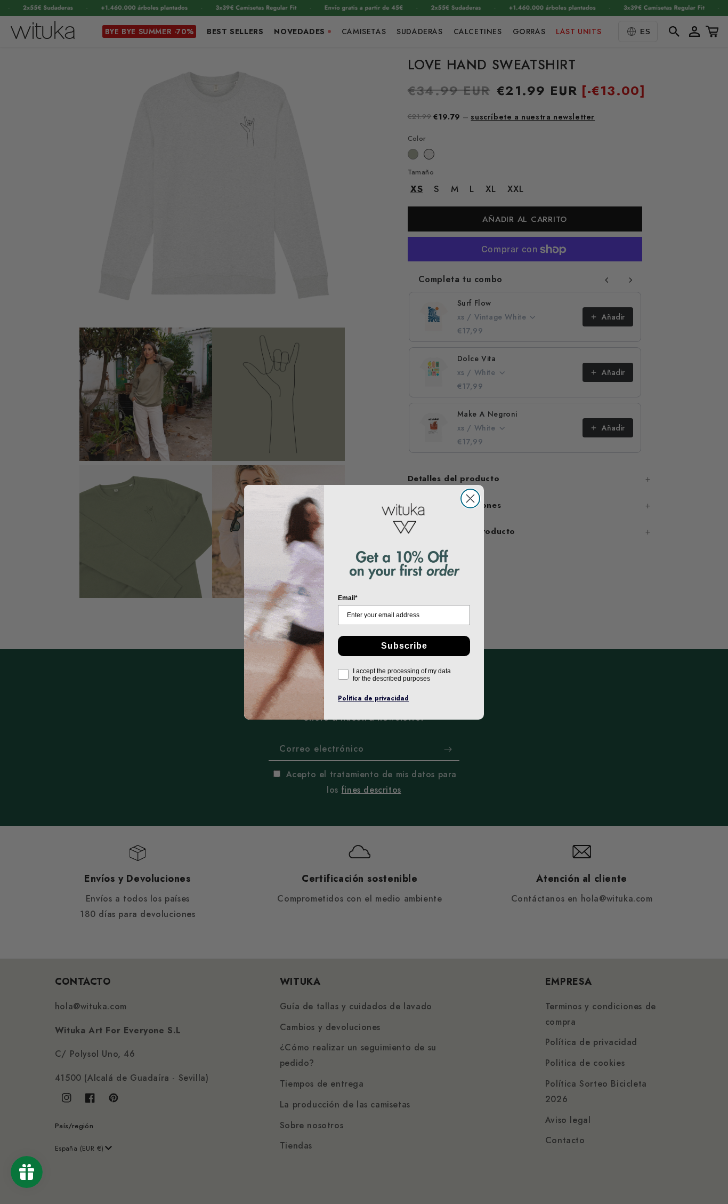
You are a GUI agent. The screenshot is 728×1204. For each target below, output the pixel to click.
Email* (348, 598)
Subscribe (404, 645)
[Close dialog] (470, 498)
